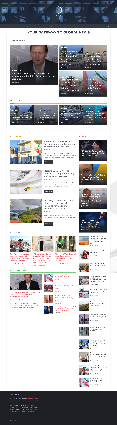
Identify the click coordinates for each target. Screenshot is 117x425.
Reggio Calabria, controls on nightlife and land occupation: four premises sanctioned (69, 58)
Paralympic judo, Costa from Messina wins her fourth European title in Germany (93, 177)
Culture (57, 26)
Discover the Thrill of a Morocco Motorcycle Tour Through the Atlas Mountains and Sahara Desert (98, 240)
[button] (108, 26)
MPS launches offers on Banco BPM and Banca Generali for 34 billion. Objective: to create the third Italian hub (42, 258)
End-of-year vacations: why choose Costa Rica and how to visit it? (98, 303)
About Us (65, 26)
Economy (10, 26)
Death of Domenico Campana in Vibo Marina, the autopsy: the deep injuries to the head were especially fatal (95, 115)
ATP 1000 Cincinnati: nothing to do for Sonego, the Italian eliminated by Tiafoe (93, 153)
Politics (35, 26)
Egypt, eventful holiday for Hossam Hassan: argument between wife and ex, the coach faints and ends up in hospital (93, 199)
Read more (48, 162)
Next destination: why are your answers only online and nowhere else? (98, 316)
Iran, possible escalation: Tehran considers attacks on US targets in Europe (65, 286)
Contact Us (74, 26)
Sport (28, 26)
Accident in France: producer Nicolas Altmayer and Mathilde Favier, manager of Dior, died (33, 76)
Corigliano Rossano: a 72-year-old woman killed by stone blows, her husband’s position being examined (70, 115)
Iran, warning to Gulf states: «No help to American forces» (94, 86)
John (13, 263)
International (20, 26)
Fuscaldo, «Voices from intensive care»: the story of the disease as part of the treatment (94, 59)
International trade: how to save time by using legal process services (98, 290)
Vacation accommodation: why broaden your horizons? (98, 329)
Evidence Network (33, 398)
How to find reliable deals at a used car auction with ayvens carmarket (98, 265)
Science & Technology (46, 26)
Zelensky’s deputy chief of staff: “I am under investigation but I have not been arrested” (65, 308)
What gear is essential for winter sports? (98, 251)
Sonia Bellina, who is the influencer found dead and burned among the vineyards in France (65, 298)
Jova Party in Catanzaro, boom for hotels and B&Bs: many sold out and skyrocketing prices (70, 84)
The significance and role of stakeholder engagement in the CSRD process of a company (98, 279)
